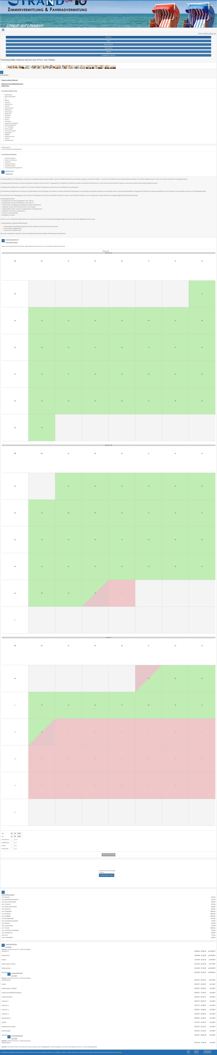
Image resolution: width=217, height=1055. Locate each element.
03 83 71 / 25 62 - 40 (209, 33)
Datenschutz (118, 1052)
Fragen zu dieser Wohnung (9, 80)
